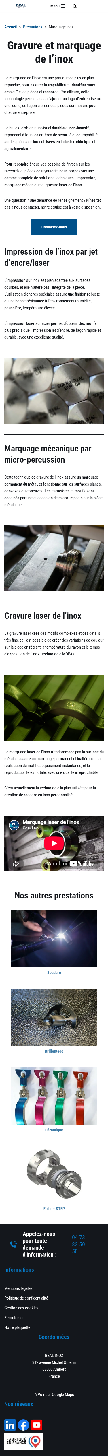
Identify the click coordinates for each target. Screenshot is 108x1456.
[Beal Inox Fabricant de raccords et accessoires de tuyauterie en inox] (21, 6)
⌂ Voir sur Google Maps (54, 1394)
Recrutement (15, 1317)
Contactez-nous (54, 227)
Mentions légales (18, 1288)
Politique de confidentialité (26, 1298)
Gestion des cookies (21, 1308)
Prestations (32, 27)
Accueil (10, 27)
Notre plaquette (17, 1327)
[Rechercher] (75, 6)
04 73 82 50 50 (78, 1244)
